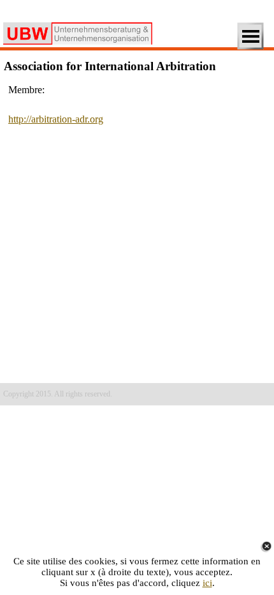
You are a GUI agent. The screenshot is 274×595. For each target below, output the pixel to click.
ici (207, 583)
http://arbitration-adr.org (55, 119)
